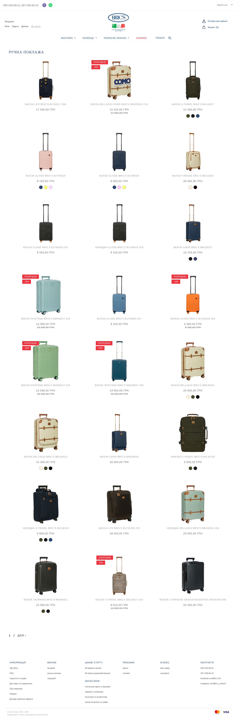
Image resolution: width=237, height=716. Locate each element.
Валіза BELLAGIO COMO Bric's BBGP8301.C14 (119, 104)
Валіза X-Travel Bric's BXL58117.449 (119, 599)
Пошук (164, 38)
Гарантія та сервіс (18, 678)
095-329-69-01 (207, 668)
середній (51, 678)
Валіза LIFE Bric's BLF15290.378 (119, 528)
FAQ (11, 673)
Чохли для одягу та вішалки (97, 687)
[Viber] (44, 5)
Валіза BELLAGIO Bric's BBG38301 (193, 385)
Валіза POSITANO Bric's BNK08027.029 (45, 385)
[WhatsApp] (50, 5)
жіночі (125, 668)
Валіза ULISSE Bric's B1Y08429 (45, 175)
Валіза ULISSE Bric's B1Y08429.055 (193, 318)
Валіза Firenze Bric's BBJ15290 (193, 175)
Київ (7, 26)
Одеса (15, 26)
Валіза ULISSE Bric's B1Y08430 (119, 175)
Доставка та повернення (21, 683)
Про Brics (14, 668)
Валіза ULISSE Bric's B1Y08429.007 (119, 318)
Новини (13, 694)
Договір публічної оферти (21, 699)
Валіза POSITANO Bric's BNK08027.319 (45, 318)
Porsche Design (115, 38)
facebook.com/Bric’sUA (211, 678)
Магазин (67, 38)
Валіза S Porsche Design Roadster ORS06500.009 (193, 599)
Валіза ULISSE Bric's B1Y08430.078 (45, 247)
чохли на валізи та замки (96, 702)
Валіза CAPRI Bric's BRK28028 (119, 456)
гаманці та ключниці (94, 692)
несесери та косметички (96, 697)
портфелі (164, 673)
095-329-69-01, (12, 5)
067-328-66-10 (29, 5)
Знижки (141, 38)
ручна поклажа (54, 673)
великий (51, 668)
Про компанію (16, 689)
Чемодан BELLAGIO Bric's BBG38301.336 (193, 528)
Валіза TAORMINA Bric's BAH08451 (46, 599)
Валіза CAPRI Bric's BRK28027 (193, 247)
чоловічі (126, 673)
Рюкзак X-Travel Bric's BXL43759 (193, 456)
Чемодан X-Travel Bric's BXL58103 (46, 528)
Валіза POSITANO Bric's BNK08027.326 (119, 385)
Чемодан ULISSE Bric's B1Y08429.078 (119, 247)
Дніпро (25, 26)
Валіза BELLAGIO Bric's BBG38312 (46, 456)
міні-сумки (165, 668)
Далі (22, 635)
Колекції (88, 38)
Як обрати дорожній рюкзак (97, 673)
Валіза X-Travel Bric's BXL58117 (193, 104)
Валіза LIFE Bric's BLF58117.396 (45, 104)
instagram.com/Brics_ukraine (213, 683)
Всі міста (35, 26)
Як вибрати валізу (93, 668)
